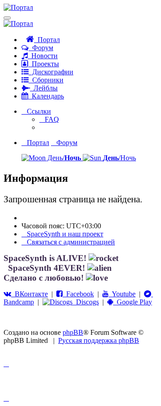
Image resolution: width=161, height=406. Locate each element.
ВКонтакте (29, 294)
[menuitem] (49, 119)
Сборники (46, 80)
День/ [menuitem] (63, 158)
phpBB (73, 332)
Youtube (122, 294)
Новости (43, 56)
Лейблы (44, 88)
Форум (41, 47)
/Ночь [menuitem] (119, 158)
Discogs (85, 302)
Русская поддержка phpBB (98, 340)
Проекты (43, 64)
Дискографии (51, 72)
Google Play (132, 302)
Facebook (78, 294)
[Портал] (18, 7)
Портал (47, 39)
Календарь (46, 96)
